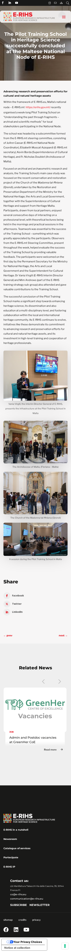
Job (11, 732)
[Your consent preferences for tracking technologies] (65, 946)
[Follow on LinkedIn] (9, 3)
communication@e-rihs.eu (26, 898)
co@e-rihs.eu (18, 894)
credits (22, 919)
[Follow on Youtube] (16, 3)
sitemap (8, 919)
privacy (36, 919)
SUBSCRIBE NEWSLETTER (30, 905)
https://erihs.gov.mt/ (38, 107)
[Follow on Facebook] (3, 3)
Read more (50, 749)
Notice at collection (17, 947)
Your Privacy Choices (27, 942)
